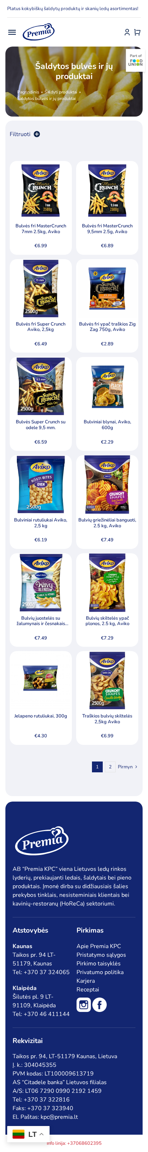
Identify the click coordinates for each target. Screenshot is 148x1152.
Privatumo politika (100, 972)
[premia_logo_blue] (38, 23)
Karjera (86, 981)
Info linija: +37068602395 (74, 1143)
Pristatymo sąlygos (101, 955)
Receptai (88, 990)
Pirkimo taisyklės (99, 964)
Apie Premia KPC (99, 946)
